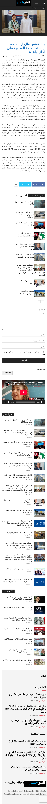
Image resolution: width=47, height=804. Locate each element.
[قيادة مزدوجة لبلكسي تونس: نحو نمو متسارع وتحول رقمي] (39, 283)
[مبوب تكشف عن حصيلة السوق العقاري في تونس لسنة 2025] (39, 204)
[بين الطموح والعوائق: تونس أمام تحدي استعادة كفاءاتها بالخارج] (39, 225)
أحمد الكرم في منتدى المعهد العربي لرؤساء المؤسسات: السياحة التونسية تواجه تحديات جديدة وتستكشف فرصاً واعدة (18, 545)
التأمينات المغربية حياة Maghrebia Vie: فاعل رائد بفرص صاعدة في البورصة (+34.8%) (30, 257)
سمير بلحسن (6, 56)
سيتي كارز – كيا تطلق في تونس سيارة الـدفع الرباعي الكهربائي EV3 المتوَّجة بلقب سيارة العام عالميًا (30, 214)
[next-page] (39, 301)
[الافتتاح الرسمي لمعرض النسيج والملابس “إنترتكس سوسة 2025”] (39, 293)
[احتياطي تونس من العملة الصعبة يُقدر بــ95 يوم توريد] (39, 662)
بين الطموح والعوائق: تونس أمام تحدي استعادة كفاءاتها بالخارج (28, 722)
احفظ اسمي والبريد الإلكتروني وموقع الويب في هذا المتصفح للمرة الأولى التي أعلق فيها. (24, 353)
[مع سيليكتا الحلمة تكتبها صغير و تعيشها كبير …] (39, 571)
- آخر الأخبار (35, 8)
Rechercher (41, 369)
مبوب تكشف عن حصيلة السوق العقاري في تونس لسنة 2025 (27, 696)
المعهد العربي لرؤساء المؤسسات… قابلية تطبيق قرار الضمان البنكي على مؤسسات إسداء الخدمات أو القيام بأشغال (17, 523)
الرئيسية (42, 8)
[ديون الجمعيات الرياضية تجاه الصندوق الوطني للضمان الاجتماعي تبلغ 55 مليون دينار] (39, 621)
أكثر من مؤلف (21, 195)
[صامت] (8, 402)
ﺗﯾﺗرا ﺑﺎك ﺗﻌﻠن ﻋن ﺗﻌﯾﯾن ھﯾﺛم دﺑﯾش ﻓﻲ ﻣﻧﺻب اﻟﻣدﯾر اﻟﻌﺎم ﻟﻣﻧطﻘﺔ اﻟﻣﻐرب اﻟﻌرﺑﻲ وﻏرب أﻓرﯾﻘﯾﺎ (30, 246)
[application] (23, 392)
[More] (16, 184)
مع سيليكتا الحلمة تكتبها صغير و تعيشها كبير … (18, 569)
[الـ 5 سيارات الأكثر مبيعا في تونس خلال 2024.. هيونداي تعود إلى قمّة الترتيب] (39, 610)
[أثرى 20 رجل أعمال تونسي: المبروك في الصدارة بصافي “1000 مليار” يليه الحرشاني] (39, 599)
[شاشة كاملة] (5, 402)
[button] (36, 3)
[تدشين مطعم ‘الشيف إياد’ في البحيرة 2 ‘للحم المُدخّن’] (39, 642)
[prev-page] (42, 301)
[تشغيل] (42, 402)
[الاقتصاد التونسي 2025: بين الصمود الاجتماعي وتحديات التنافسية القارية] (39, 236)
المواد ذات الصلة (36, 195)
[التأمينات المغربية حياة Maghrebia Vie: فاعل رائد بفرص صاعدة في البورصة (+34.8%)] (39, 257)
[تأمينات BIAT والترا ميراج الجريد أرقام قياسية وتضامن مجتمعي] (39, 535)
